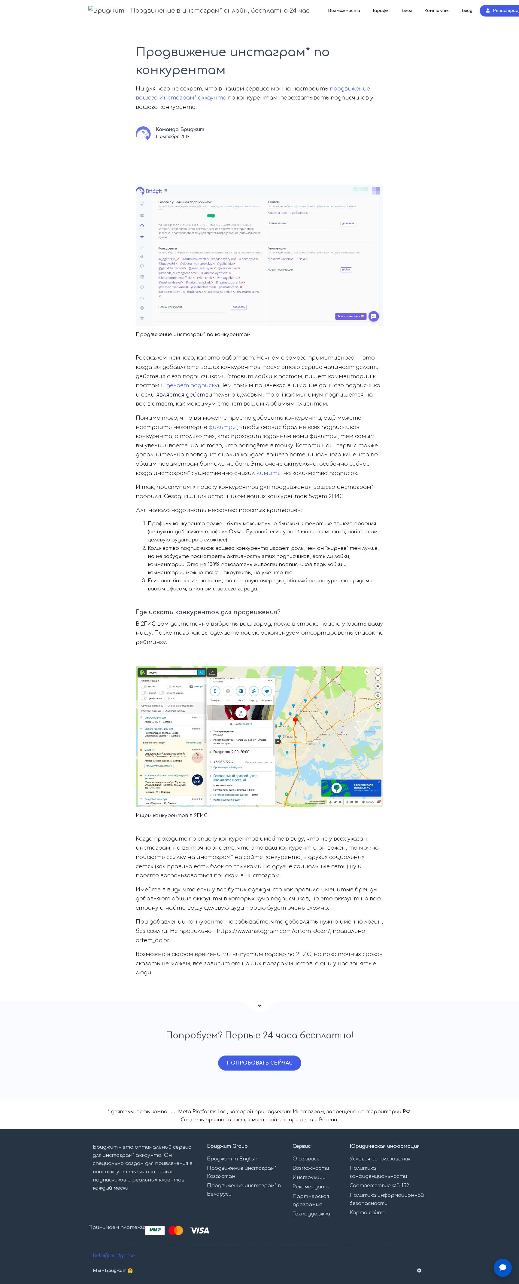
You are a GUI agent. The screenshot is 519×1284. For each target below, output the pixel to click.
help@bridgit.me (114, 1255)
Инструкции (309, 1177)
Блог (407, 10)
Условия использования (380, 1159)
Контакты (437, 10)
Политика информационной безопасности (387, 1199)
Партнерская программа (311, 1200)
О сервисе (306, 1159)
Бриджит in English (232, 1159)
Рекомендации (311, 1187)
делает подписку (192, 385)
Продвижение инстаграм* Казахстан (241, 1172)
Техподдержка (311, 1214)
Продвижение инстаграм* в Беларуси (244, 1190)
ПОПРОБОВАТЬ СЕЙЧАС (260, 1063)
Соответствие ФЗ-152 (379, 1185)
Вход (467, 10)
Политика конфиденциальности (378, 1172)
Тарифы (381, 10)
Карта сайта (368, 1212)
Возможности (344, 10)
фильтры (223, 427)
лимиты (269, 473)
